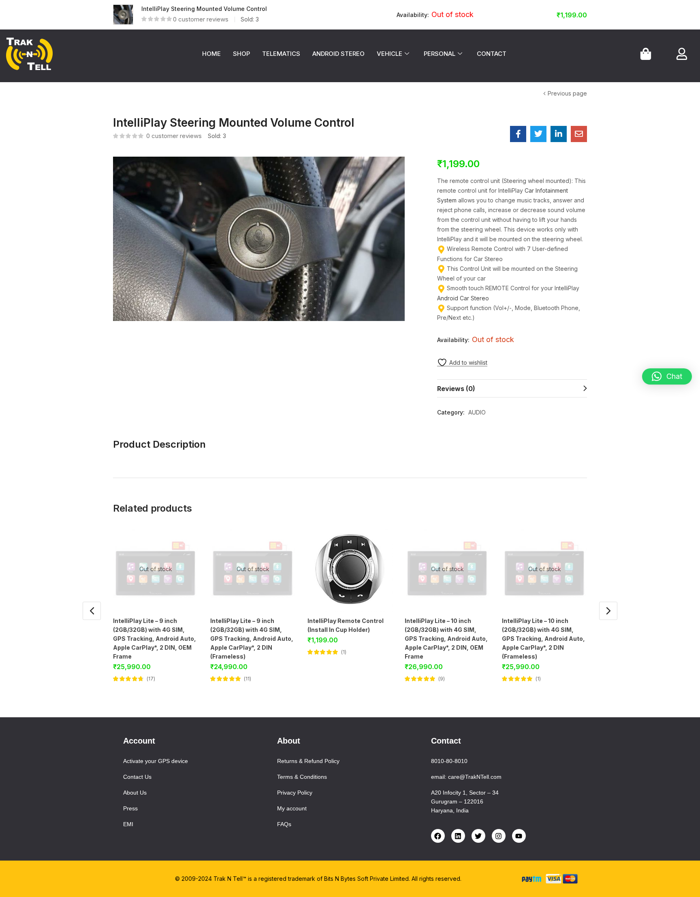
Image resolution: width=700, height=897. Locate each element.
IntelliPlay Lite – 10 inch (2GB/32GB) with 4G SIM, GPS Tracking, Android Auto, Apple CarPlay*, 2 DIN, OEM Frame (446, 638)
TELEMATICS (281, 53)
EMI (128, 824)
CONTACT (491, 53)
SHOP (241, 53)
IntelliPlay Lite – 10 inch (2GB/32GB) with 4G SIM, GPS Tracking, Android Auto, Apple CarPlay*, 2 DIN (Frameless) (543, 638)
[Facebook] (438, 836)
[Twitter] (478, 836)
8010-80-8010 (449, 761)
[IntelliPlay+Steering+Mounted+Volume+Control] (538, 134)
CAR (140, 94)
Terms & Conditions (302, 777)
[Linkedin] (458, 836)
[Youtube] (519, 836)
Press (130, 808)
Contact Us (137, 777)
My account (292, 808)
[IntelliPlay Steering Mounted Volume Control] (518, 134)
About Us (135, 792)
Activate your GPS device (155, 761)
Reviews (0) (456, 389)
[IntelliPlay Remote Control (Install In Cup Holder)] (350, 569)
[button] (667, 376)
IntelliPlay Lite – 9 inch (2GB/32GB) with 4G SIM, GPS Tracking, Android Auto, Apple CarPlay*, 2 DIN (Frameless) (251, 638)
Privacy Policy (294, 792)
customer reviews (200, 19)
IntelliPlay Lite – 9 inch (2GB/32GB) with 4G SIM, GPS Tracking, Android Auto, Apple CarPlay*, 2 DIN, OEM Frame (154, 638)
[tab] (512, 388)
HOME (211, 53)
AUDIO (161, 94)
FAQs (284, 824)
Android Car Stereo (463, 298)
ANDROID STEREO (338, 53)
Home (121, 94)
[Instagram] (499, 836)
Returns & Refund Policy (308, 761)
